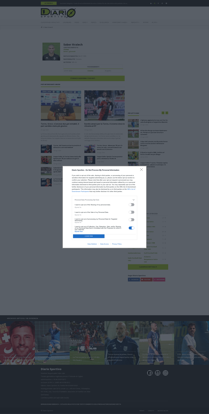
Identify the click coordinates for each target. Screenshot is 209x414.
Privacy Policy (117, 244)
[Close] (142, 170)
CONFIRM (89, 236)
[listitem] (104, 200)
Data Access (104, 244)
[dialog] (104, 207)
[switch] (131, 204)
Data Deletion (92, 244)
